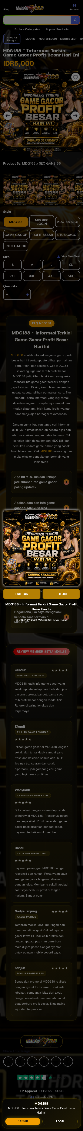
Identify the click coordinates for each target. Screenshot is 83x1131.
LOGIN (60, 1121)
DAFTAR (23, 1121)
